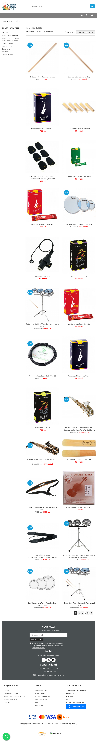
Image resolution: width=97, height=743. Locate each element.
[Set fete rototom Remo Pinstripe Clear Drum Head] (42, 584)
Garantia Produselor (42, 696)
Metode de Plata (41, 690)
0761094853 (50, 671)
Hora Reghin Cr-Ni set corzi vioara (78, 507)
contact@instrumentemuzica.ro (50, 675)
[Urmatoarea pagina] (91, 613)
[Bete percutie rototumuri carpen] (42, 57)
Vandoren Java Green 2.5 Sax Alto (78, 176)
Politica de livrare (10, 699)
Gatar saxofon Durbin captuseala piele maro (42, 508)
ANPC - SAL (39, 705)
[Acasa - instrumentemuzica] (14, 6)
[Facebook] (44, 660)
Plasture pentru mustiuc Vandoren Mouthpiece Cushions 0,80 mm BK (42, 177)
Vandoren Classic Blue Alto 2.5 (42, 129)
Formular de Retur (42, 699)
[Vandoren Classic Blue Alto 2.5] (42, 107)
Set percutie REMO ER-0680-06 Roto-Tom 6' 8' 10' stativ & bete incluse (79, 556)
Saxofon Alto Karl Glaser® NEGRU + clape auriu (42, 460)
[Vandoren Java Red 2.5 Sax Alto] (42, 205)
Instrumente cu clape (10, 41)
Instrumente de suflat (10, 35)
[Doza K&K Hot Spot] (42, 254)
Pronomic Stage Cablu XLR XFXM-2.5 (42, 376)
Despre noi (8, 690)
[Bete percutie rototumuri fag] (79, 57)
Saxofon (5, 32)
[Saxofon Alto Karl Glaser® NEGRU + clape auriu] (42, 448)
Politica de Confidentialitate (14, 696)
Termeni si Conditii (11, 693)
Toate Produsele (15, 21)
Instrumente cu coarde (10, 38)
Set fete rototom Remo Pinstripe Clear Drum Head (42, 604)
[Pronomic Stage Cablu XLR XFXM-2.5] (42, 354)
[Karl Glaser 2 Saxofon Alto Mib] (79, 107)
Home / (5, 21)
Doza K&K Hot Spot (42, 276)
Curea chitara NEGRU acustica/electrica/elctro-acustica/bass (42, 556)
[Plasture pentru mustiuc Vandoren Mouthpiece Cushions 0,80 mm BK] (42, 157)
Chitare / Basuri (7, 43)
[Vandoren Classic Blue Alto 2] (79, 354)
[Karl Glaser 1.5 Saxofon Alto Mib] (79, 448)
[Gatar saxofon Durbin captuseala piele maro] (42, 488)
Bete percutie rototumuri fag (79, 77)
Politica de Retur (41, 693)
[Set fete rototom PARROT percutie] (79, 205)
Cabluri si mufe (7, 54)
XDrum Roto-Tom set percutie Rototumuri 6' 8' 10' (79, 604)
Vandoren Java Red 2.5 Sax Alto (42, 224)
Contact (7, 702)
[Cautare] (92, 6)
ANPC (37, 702)
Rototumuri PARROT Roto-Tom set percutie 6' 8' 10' (42, 325)
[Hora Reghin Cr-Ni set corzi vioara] (79, 488)
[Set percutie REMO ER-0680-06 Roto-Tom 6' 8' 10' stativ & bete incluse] (79, 536)
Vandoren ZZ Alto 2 (42, 428)
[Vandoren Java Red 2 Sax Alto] (79, 305)
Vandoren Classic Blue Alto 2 (78, 376)
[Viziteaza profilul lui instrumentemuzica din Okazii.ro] (42, 733)
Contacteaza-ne (78, 707)
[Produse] (4, 16)
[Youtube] (48, 660)
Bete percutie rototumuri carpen (42, 77)
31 (88, 613)
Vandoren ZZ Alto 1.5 (79, 276)
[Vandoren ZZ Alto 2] (42, 406)
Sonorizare (6, 49)
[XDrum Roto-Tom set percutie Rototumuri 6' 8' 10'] (79, 584)
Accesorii (5, 51)
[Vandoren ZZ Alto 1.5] (79, 255)
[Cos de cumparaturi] (92, 15)
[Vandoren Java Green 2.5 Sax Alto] (79, 157)
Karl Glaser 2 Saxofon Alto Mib (79, 129)
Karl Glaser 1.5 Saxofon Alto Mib (79, 459)
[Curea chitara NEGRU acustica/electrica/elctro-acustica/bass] (42, 536)
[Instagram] (53, 660)
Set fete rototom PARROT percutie (79, 224)
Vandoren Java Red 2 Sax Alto (79, 324)
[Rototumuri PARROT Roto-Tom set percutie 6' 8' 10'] (42, 305)
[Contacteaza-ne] (81, 15)
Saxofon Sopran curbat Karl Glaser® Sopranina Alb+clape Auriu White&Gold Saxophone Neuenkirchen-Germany (78, 429)
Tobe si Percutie (8, 46)
